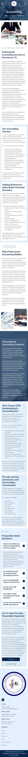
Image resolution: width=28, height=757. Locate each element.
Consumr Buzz (15, 755)
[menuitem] (14, 730)
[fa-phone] (2, 4)
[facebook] (2, 700)
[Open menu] (25, 4)
